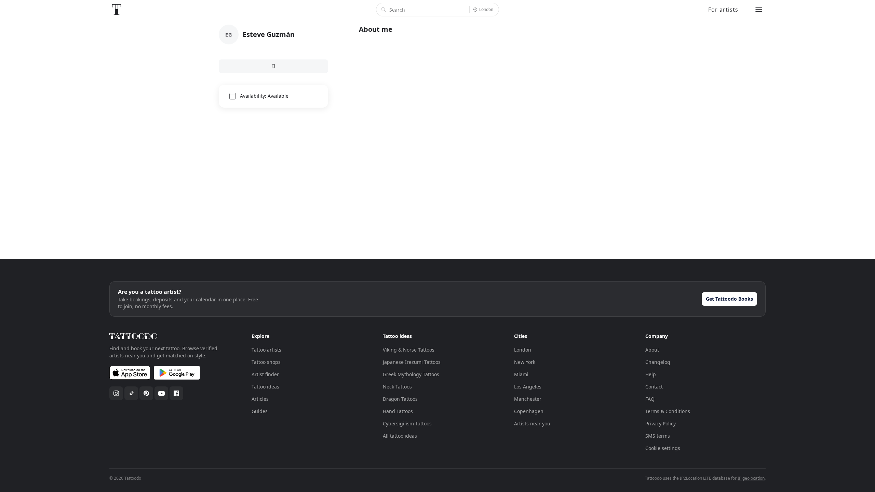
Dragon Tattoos (400, 399)
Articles (260, 399)
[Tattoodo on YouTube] (161, 393)
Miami (521, 374)
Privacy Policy (660, 423)
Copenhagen (528, 411)
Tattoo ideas (265, 386)
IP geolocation (751, 478)
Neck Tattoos (397, 386)
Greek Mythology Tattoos (411, 374)
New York (524, 362)
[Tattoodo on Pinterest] (146, 393)
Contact (654, 386)
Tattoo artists (266, 349)
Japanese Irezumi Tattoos (412, 362)
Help (650, 374)
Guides (260, 411)
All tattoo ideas (400, 436)
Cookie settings (662, 448)
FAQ (650, 399)
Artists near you (532, 423)
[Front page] (116, 9)
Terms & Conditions (667, 411)
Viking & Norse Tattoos (408, 349)
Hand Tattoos (398, 411)
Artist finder (265, 374)
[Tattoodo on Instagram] (116, 393)
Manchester (527, 399)
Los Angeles (527, 386)
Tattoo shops (266, 362)
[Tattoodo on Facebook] (176, 393)
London (522, 349)
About (652, 349)
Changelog (657, 362)
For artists (723, 9)
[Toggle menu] (759, 9)
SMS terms (657, 436)
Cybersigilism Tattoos (407, 423)
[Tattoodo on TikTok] (131, 393)
